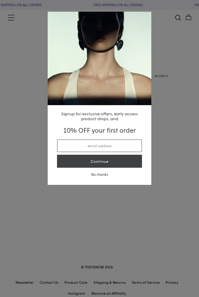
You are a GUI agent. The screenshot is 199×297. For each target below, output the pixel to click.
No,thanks (99, 174)
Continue (100, 161)
